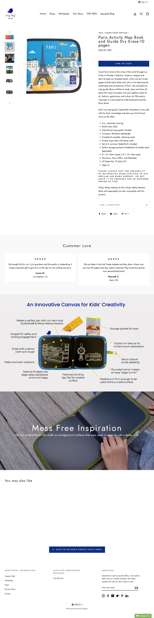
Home (43, 13)
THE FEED (92, 13)
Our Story (78, 13)
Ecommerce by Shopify (80, 609)
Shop (52, 13)
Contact (8, 593)
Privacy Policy (10, 589)
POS (67, 609)
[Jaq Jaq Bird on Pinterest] (122, 595)
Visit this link (58, 578)
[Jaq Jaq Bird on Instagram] (103, 595)
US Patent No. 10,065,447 (114, 161)
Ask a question (110, 205)
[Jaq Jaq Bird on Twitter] (117, 595)
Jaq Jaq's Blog (107, 13)
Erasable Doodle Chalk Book (116, 32)
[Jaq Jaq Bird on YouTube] (112, 595)
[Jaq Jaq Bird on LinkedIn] (126, 595)
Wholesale (63, 13)
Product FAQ (10, 576)
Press (7, 585)
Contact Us (144, 616)
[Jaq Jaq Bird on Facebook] (108, 595)
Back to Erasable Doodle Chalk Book (79, 549)
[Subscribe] (136, 587)
